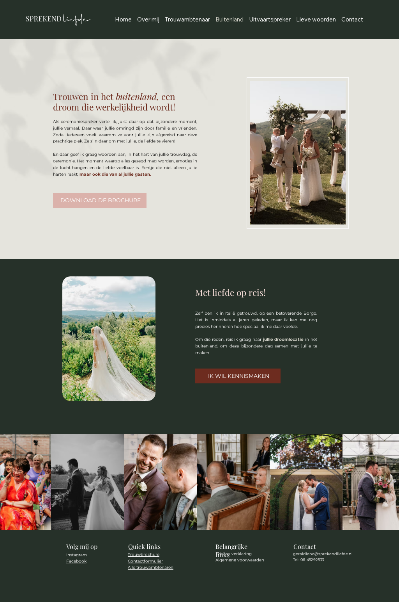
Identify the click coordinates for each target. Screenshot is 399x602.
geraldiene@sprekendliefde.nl (323, 554)
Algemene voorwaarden (239, 560)
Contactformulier (145, 561)
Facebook (76, 561)
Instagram (76, 554)
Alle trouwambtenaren (150, 567)
